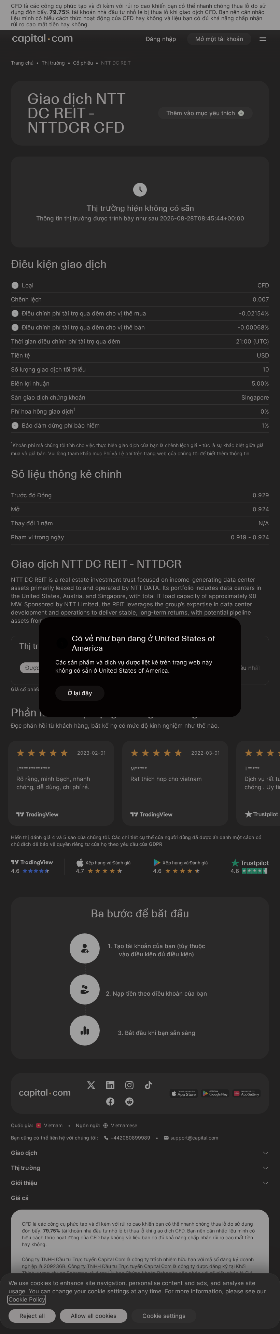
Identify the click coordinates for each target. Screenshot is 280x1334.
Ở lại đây (80, 693)
